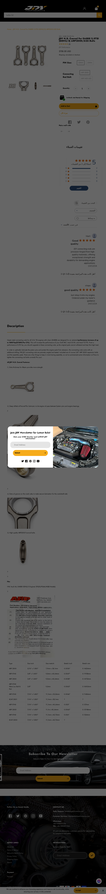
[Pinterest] (30, 461)
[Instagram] (34, 461)
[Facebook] (26, 461)
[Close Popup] (95, 429)
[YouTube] (38, 461)
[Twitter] (22, 461)
